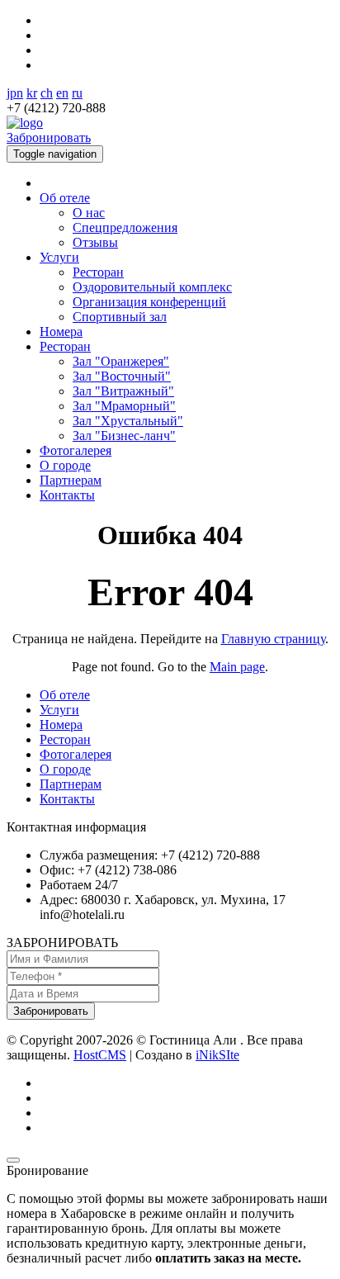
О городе (65, 465)
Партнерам (71, 480)
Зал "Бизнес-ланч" (124, 436)
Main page (237, 667)
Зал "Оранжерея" (121, 361)
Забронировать (49, 137)
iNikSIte (217, 1055)
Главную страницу (273, 639)
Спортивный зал (120, 317)
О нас (89, 213)
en (62, 93)
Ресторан (98, 272)
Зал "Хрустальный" (128, 421)
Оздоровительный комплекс (152, 287)
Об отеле (65, 198)
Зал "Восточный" (122, 376)
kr (31, 93)
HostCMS (99, 1055)
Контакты (67, 495)
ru (77, 93)
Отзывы (95, 242)
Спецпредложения (125, 227)
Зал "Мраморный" (124, 406)
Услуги (59, 257)
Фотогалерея (75, 450)
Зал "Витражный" (123, 391)
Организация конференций (149, 302)
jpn (15, 93)
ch (46, 93)
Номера (61, 331)
